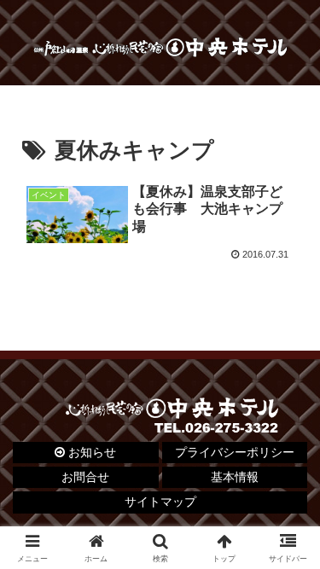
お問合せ (85, 477)
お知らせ (90, 452)
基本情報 (235, 477)
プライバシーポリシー (234, 452)
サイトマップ (160, 501)
